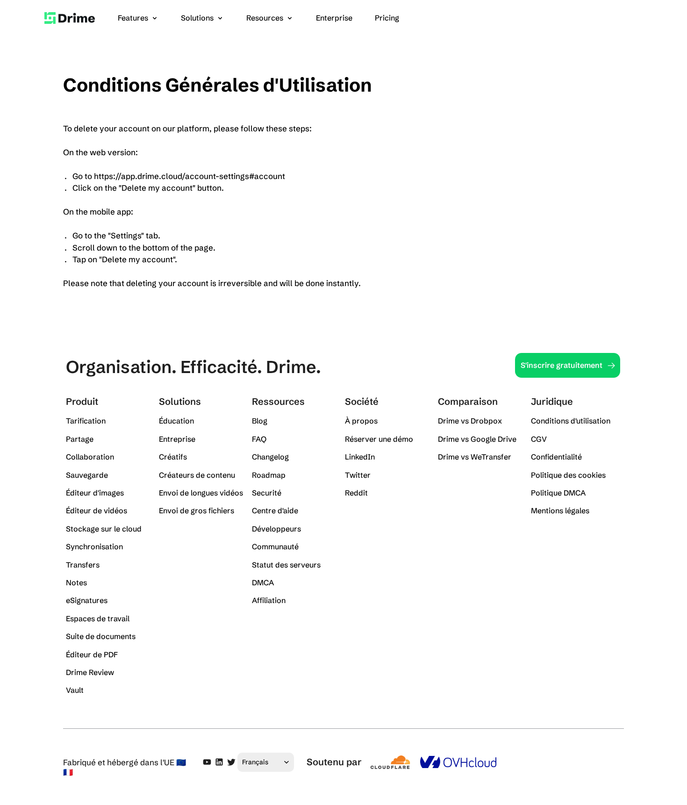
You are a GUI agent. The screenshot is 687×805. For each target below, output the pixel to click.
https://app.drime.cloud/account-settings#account (189, 176)
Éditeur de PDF (92, 654)
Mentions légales (560, 510)
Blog (259, 420)
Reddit (356, 492)
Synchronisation (94, 546)
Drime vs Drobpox (470, 420)
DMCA (263, 582)
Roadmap (269, 475)
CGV (539, 439)
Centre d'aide (275, 510)
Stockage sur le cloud (104, 528)
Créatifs (173, 456)
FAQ (259, 439)
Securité (266, 492)
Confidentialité (556, 456)
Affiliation (269, 600)
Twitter (358, 475)
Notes (76, 582)
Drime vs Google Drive (477, 439)
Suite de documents (101, 636)
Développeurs (276, 528)
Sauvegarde (87, 475)
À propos (361, 420)
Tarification (86, 420)
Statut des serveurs (286, 564)
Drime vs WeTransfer (474, 456)
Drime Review (90, 672)
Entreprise (177, 439)
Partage (79, 439)
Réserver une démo (379, 439)
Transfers (83, 564)
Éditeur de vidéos (96, 510)
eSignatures (86, 600)
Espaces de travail (97, 618)
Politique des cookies (568, 475)
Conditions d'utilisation (570, 420)
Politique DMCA (558, 492)
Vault (75, 690)
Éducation (176, 420)
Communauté (275, 546)
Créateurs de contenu (197, 475)
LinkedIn (360, 456)
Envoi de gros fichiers (196, 510)
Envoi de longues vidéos (201, 492)
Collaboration (90, 456)
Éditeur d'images (95, 492)
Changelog (270, 456)
